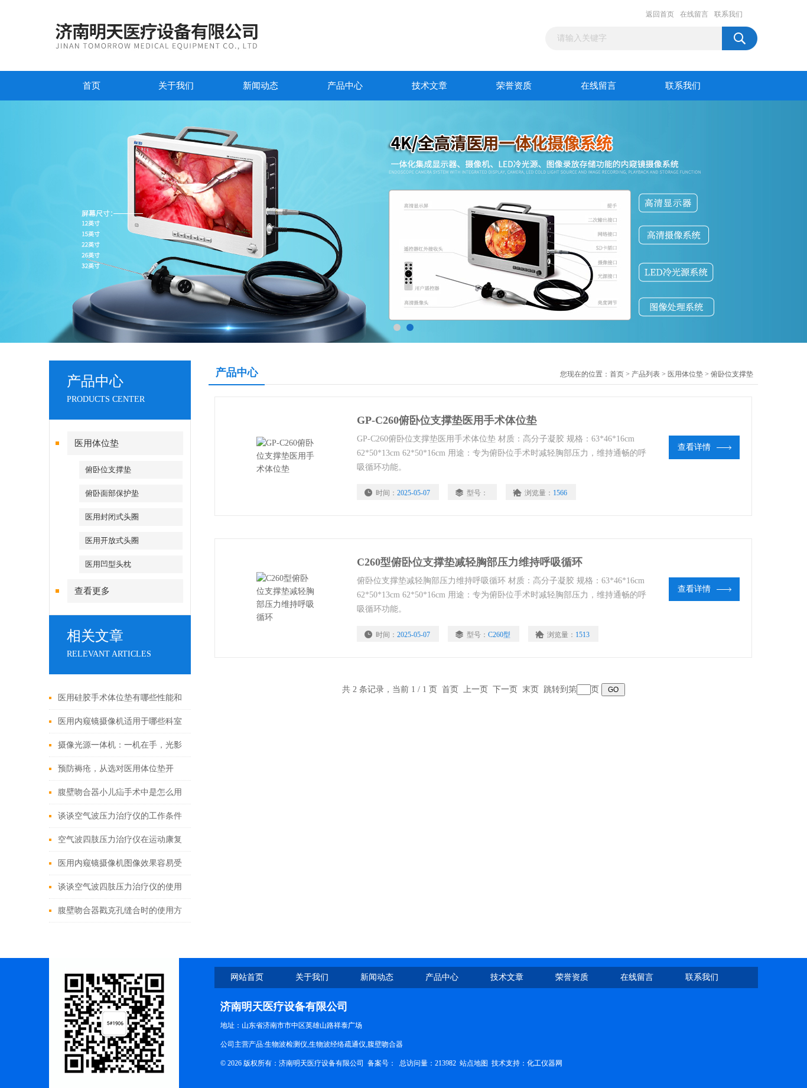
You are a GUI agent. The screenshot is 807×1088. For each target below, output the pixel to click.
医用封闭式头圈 (112, 516)
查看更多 (92, 591)
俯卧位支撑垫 (108, 469)
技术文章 (429, 85)
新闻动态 (260, 85)
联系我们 (728, 14)
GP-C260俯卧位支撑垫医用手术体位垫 (447, 420)
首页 (91, 85)
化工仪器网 (544, 1063)
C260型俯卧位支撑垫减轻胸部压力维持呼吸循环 (470, 562)
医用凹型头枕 (108, 564)
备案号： (381, 1063)
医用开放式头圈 (112, 540)
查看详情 (694, 447)
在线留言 (694, 14)
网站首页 (246, 977)
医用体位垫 (96, 443)
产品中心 (345, 85)
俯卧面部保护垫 (112, 493)
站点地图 (474, 1063)
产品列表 (646, 374)
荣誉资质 (514, 85)
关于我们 (176, 85)
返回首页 (660, 14)
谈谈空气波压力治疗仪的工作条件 (120, 815)
